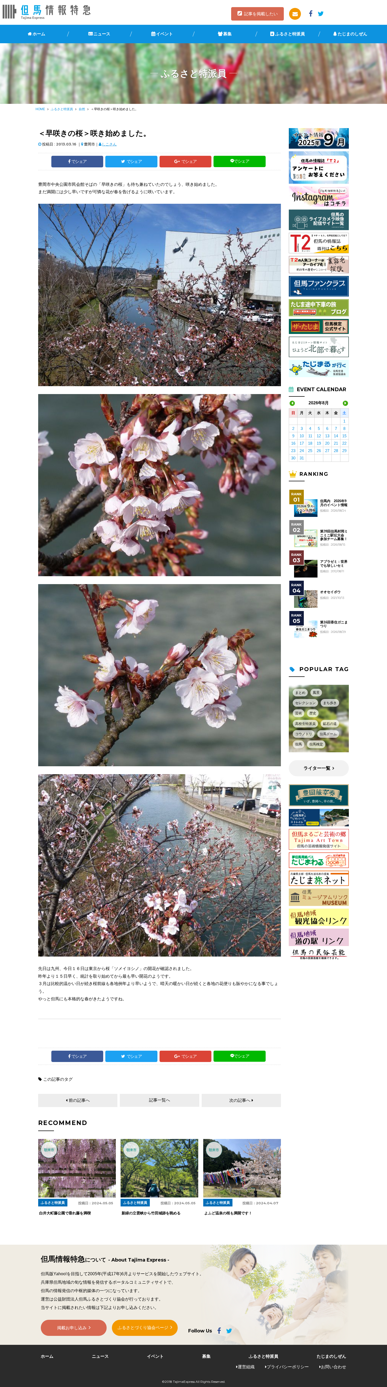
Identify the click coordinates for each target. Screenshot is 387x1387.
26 (319, 450)
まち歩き (330, 703)
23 (293, 450)
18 (310, 443)
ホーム (39, 34)
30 (293, 458)
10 (302, 436)
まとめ (300, 693)
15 (344, 436)
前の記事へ (79, 1100)
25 (310, 450)
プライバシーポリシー (288, 1367)
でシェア (79, 161)
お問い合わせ (333, 1367)
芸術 (298, 713)
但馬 (298, 744)
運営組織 (246, 1367)
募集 (227, 34)
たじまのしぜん (352, 34)
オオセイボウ (330, 592)
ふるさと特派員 (290, 34)
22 (344, 443)
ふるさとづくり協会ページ (143, 1327)
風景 (316, 693)
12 (319, 436)
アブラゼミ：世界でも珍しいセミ (334, 563)
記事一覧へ (159, 1100)
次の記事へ (239, 1100)
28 (336, 450)
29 (344, 450)
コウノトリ (303, 734)
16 (293, 443)
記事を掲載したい (261, 14)
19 (319, 443)
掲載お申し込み (72, 1328)
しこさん (109, 144)
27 (327, 450)
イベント (164, 34)
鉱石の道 (330, 724)
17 (302, 443)
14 (336, 436)
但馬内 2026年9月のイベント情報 (334, 503)
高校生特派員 (305, 724)
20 (327, 443)
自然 (82, 109)
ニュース (101, 34)
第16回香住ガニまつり (334, 624)
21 (336, 443)
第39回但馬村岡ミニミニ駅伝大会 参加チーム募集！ (334, 535)
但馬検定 (316, 744)
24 (302, 450)
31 (302, 458)
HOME (40, 109)
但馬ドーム (328, 734)
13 (327, 436)
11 (310, 436)
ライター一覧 (317, 768)
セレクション (305, 703)
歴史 (312, 713)
